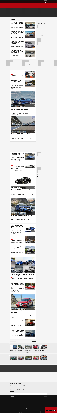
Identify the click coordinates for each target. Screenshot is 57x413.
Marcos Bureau (14, 114)
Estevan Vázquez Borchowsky (15, 170)
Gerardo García (14, 88)
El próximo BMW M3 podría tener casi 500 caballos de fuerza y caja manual (17, 331)
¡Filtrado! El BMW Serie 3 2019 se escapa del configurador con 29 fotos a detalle (17, 226)
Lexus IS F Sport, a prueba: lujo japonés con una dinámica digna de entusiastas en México (28, 362)
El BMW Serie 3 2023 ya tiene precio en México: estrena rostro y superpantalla (17, 23)
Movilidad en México (13, 343)
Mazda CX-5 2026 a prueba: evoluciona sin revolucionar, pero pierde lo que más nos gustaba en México (21, 362)
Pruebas (17, 2)
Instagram (42, 174)
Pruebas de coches (12, 355)
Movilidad (25, 2)
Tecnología (18, 385)
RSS (43, 174)
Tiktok (46, 2)
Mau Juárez (13, 140)
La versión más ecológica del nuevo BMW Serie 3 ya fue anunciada (17, 163)
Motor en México (18, 389)
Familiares (12, 277)
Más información (29, 412)
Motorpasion (12, 323)
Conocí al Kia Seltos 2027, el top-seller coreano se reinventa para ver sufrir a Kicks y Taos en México (43, 362)
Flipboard (45, 174)
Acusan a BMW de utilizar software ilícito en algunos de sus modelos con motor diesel (17, 284)
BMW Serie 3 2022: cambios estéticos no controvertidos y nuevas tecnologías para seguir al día (17, 32)
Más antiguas (34, 341)
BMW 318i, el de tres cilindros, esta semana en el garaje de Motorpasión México (17, 320)
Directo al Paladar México (28, 408)
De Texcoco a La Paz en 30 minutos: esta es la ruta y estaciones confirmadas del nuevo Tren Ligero (13, 350)
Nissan (41, 23)
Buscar (45, 394)
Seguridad (11, 385)
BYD (10, 389)
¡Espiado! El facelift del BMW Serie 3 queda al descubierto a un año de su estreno (17, 72)
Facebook (41, 2)
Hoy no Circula (38, 23)
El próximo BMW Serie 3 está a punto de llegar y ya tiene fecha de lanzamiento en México (17, 247)
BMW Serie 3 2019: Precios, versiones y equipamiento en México (17, 154)
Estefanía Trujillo (14, 47)
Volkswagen (44, 23)
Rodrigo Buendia (14, 291)
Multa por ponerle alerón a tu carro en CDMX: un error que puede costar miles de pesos (36, 350)
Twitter (44, 2)
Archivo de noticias (13, 341)
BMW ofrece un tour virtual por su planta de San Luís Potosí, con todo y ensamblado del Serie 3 (17, 51)
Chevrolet (24, 385)
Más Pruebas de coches (44, 355)
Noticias (13, 2)
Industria (12, 74)
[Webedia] (45, 0)
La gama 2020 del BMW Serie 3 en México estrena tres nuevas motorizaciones (16, 81)
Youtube (45, 2)
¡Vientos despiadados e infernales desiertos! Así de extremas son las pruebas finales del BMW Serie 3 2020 (17, 237)
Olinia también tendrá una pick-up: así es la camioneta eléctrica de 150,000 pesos (43, 350)
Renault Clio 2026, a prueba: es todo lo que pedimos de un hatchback (13, 362)
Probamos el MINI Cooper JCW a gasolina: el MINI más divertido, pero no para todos (36, 362)
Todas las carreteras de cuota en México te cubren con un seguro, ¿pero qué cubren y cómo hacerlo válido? (20, 351)
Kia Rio (23, 389)
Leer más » (23, 46)
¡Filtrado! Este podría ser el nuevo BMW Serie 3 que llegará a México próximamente (17, 42)
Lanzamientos (21, 2)
